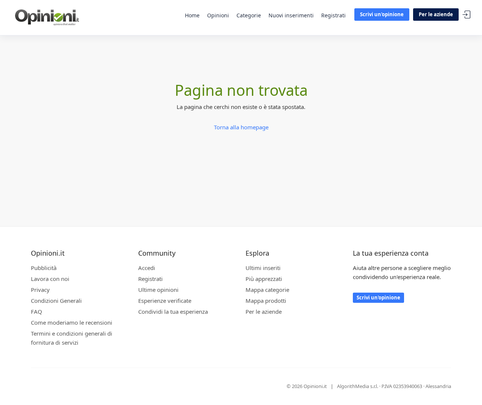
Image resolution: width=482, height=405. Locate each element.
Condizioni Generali (56, 300)
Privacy (40, 289)
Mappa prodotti (266, 300)
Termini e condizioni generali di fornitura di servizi (71, 338)
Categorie (248, 15)
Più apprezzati (264, 278)
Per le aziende (436, 14)
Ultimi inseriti (263, 268)
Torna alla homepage (241, 127)
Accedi (466, 15)
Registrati (333, 15)
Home (192, 15)
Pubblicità (43, 268)
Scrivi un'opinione (382, 14)
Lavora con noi (50, 278)
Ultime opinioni (158, 289)
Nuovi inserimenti (291, 15)
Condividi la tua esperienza (173, 311)
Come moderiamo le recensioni (71, 322)
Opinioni (218, 15)
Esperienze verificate (164, 300)
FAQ (36, 311)
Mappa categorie (267, 289)
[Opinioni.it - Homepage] (47, 17)
